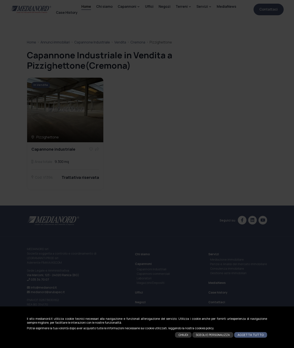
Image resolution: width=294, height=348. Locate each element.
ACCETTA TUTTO (251, 335)
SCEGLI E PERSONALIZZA (213, 335)
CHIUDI (183, 335)
